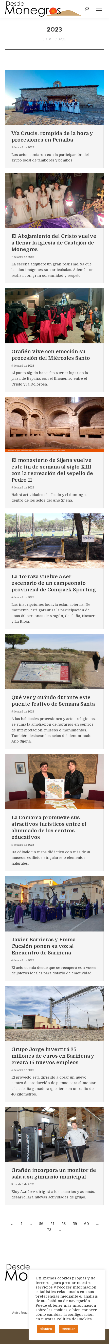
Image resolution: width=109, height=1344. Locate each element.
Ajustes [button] (46, 1329)
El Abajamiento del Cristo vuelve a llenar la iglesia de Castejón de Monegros (53, 242)
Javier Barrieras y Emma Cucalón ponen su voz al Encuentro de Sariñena (43, 946)
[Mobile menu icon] (99, 9)
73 (49, 1230)
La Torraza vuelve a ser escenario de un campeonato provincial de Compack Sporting (53, 583)
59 (75, 1224)
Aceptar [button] (68, 1329)
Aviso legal (20, 1312)
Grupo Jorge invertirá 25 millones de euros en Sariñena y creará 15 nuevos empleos (52, 1056)
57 (52, 1224)
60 (86, 1224)
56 (41, 1224)
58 (64, 1224)
